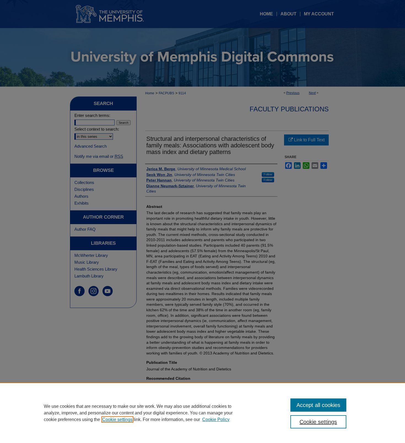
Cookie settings (117, 419)
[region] (202, 413)
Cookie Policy (215, 419)
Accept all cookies (318, 405)
